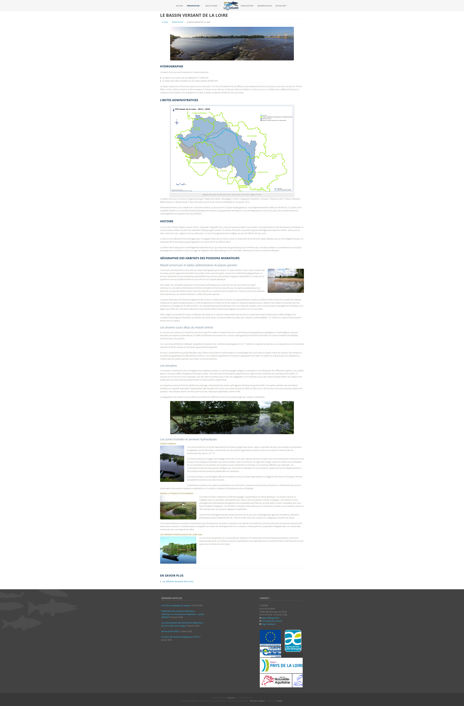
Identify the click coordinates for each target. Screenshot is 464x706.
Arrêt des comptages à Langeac (175, 605)
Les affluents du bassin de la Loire (177, 581)
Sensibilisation (264, 6)
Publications (247, 6)
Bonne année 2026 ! (170, 631)
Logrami (231, 697)
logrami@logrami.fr (270, 618)
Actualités (281, 6)
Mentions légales (257, 700)
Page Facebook (268, 624)
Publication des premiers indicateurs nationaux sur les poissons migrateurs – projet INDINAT (182, 614)
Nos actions (211, 6)
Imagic (279, 700)
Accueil (179, 6)
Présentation (193, 6)
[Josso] (231, 5)
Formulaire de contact (271, 621)
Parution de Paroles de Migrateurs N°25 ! (180, 637)
